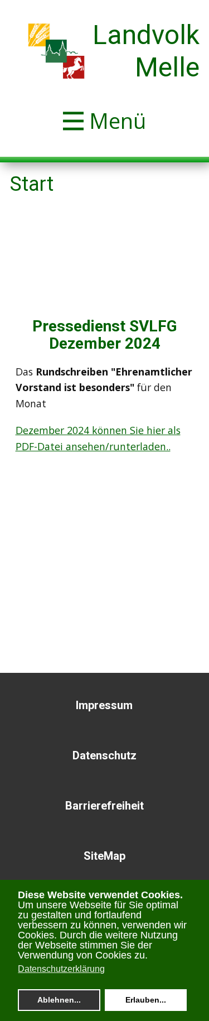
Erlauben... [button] (145, 999)
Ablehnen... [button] (59, 999)
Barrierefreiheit (104, 805)
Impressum (104, 705)
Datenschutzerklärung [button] (61, 969)
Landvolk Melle (146, 51)
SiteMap (104, 856)
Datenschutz (104, 755)
